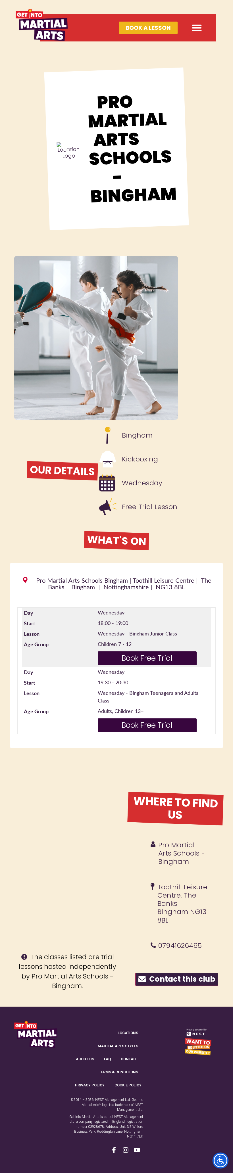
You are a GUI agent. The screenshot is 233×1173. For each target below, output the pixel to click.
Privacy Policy (90, 1085)
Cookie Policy (128, 1085)
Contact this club (180, 979)
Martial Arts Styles (118, 1046)
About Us (85, 1059)
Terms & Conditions (118, 1072)
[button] (197, 28)
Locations (128, 1033)
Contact (129, 1059)
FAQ (107, 1059)
